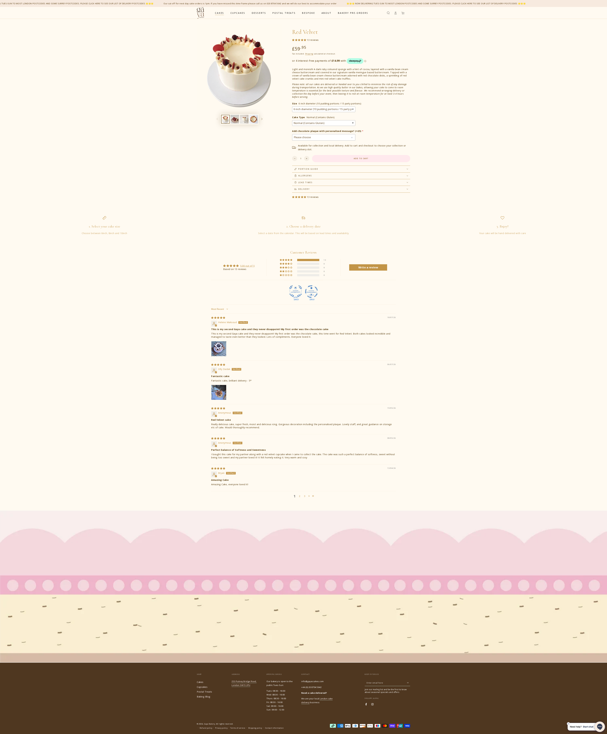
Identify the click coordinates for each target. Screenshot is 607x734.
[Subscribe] (408, 683)
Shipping (309, 54)
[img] (218, 317)
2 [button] (299, 496)
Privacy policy (221, 728)
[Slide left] (217, 119)
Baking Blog (203, 696)
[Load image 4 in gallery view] (253, 119)
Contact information (274, 728)
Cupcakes (202, 686)
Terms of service (237, 728)
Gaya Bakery (209, 724)
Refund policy (206, 728)
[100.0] (295, 291)
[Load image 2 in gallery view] (234, 119)
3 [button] (304, 496)
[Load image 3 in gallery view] (244, 119)
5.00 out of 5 (247, 265)
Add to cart (361, 158)
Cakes (200, 682)
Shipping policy (255, 728)
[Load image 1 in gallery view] (225, 119)
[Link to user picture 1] (218, 348)
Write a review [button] (368, 267)
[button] (388, 13)
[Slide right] (262, 119)
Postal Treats (204, 691)
